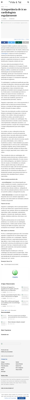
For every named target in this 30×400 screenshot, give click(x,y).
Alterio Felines (21, 39)
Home (2, 6)
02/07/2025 (10, 306)
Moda (2, 369)
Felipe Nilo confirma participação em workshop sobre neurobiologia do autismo (10, 302)
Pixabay (27, 39)
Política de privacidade (7, 351)
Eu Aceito (21, 398)
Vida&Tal (4, 18)
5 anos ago (11, 319)
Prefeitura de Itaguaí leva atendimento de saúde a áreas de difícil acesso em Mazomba (9, 288)
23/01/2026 (10, 292)
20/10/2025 (10, 298)
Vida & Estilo (19, 369)
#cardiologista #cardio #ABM (11, 264)
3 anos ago (11, 323)
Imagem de (16, 39)
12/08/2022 (11, 18)
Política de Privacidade (10, 398)
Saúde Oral (18, 365)
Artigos (3, 362)
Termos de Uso (4, 349)
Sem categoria (19, 367)
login (6, 310)
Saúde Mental (19, 363)
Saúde (6, 6)
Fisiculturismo (4, 365)
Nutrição (3, 371)
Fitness (3, 367)
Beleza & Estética (5, 363)
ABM (7, 70)
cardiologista (4, 53)
